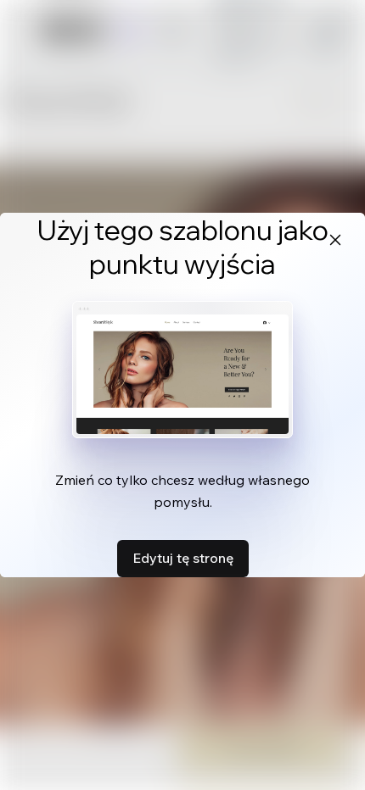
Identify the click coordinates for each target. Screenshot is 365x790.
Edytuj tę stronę (182, 557)
